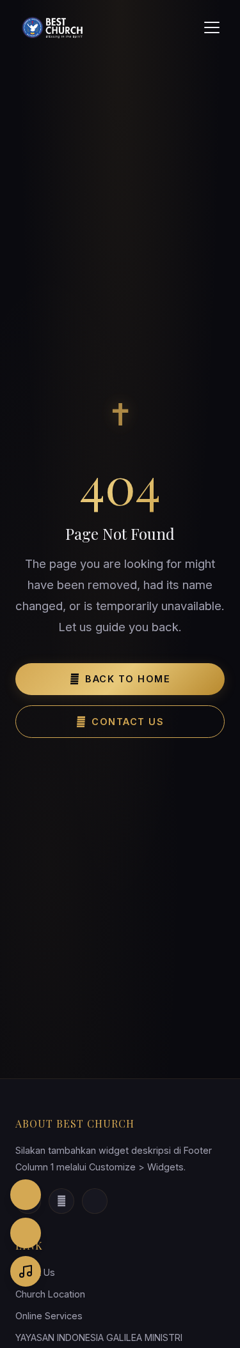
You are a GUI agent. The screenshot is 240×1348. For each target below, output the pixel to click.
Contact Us (128, 721)
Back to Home (127, 678)
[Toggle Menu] (212, 27)
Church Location (50, 1294)
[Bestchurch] (53, 27)
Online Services (49, 1315)
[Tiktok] (95, 1201)
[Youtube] (61, 1201)
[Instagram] (25, 1194)
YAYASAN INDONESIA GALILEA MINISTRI (98, 1337)
